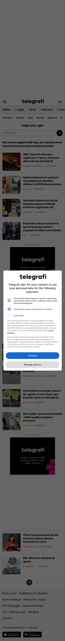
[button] (32, 316)
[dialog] (32, 320)
